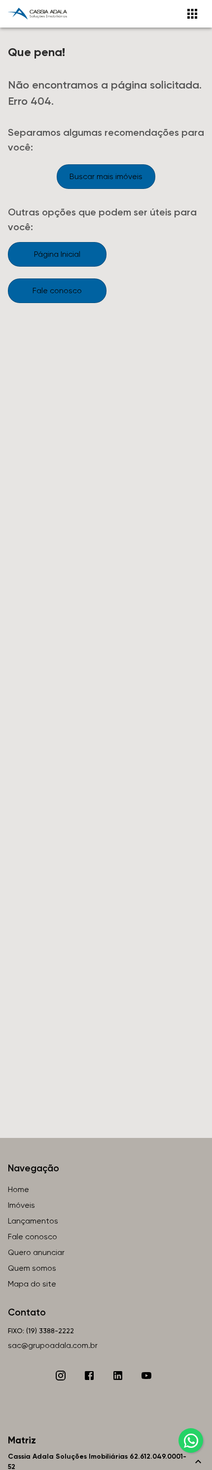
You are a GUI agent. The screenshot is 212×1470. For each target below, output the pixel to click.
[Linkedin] (118, 1375)
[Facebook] (89, 1375)
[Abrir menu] (192, 14)
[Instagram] (60, 1375)
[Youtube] (146, 1375)
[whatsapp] (190, 1440)
